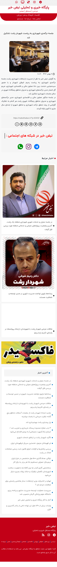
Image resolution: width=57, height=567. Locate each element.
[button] (40, 124)
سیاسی (53, 547)
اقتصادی (30, 547)
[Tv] (22, 2)
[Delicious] (28, 2)
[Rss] (43, 540)
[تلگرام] (37, 152)
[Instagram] (34, 2)
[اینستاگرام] (28, 152)
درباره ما (3, 547)
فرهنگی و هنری (16, 547)
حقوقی (41, 547)
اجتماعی (24, 547)
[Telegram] (40, 2)
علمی (8, 547)
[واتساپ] (20, 152)
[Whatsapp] (16, 2)
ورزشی (36, 547)
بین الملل (47, 547)
